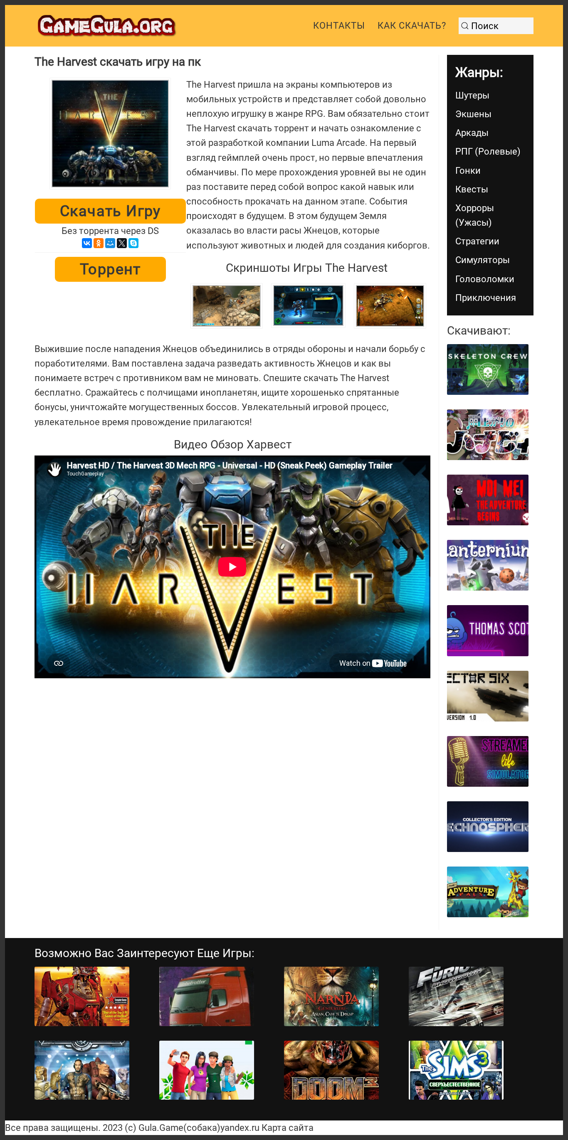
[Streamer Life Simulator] (487, 761)
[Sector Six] (487, 696)
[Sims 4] (206, 1070)
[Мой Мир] (110, 243)
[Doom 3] (331, 1070)
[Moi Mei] (487, 500)
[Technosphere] (487, 826)
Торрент (110, 269)
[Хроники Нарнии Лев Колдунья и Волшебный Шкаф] (331, 996)
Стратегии (477, 241)
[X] (122, 243)
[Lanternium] (487, 565)
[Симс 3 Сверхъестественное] (456, 1070)
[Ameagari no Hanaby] (487, 434)
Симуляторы (482, 260)
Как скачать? (412, 25)
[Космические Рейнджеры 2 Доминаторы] (82, 996)
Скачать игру (110, 211)
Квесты (471, 189)
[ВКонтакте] (87, 243)
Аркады (472, 133)
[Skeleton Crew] (487, 369)
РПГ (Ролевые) (488, 151)
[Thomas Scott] (487, 630)
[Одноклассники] (99, 243)
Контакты (339, 25)
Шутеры (472, 95)
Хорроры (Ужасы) (474, 215)
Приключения (485, 298)
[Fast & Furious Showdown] (456, 996)
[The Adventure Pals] (487, 892)
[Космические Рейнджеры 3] (82, 1070)
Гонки (468, 170)
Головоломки (484, 279)
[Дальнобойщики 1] (206, 996)
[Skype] (133, 243)
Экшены (473, 114)
